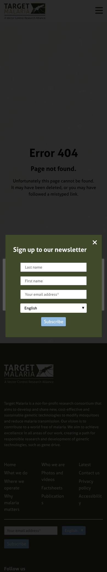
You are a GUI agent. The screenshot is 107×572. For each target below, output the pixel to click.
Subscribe (53, 322)
